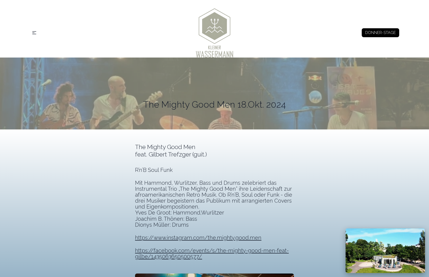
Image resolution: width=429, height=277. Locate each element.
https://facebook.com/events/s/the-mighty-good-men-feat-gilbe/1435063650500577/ (212, 253)
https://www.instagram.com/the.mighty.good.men (198, 238)
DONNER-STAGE (380, 32)
